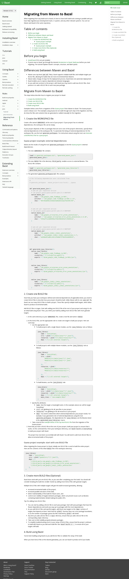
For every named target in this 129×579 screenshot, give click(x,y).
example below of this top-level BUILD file (58, 422)
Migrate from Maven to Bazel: (38, 37)
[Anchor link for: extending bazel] (9, 166)
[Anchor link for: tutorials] (13, 51)
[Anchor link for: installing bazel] (19, 38)
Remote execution (8, 85)
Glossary (5, 132)
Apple (4, 103)
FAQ (3, 184)
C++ (3, 55)
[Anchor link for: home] (9, 16)
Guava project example (43, 42)
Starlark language (8, 187)
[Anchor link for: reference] (14, 125)
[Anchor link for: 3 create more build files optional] (62, 475)
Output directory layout (9, 149)
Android (4, 61)
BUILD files (5, 143)
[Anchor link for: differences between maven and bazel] (75, 70)
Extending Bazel (70, 2)
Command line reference (10, 141)
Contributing (82, 2)
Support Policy (29, 574)
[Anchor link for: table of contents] (48, 28)
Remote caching (7, 88)
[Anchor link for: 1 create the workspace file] (55, 118)
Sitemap (6, 576)
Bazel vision (6, 24)
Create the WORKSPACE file (37, 99)
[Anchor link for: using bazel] (15, 69)
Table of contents (116, 11)
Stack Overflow (29, 565)
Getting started (7, 26)
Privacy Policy (8, 574)
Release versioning (8, 32)
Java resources (8, 114)
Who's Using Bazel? (10, 565)
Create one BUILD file (35, 101)
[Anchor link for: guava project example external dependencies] (68, 141)
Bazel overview (7, 21)
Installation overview (8, 42)
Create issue (116, 8)
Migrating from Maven (8, 118)
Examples (5, 179)
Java (3, 58)
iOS (3, 64)
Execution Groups (7, 155)
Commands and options (10, 129)
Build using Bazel (33, 105)
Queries (4, 79)
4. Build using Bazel (38, 50)
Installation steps (7, 45)
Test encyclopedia (8, 138)
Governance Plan (9, 572)
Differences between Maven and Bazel (40, 35)
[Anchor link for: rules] (8, 93)
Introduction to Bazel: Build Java (68, 62)
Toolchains (5, 158)
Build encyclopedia (8, 98)
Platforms (5, 152)
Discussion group (50, 572)
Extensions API (6, 181)
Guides (4, 76)
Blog (90, 2)
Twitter (47, 565)
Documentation (29, 570)
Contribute (7, 570)
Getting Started (46, 2)
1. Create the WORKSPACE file (42, 39)
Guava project (59, 109)
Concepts (5, 74)
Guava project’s (77, 145)
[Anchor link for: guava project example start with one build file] (69, 442)
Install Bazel (32, 60)
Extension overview (8, 170)
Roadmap (7, 567)
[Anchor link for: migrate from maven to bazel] (64, 91)
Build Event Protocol (8, 146)
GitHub (125, 2)
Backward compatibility (9, 29)
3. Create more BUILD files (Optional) (44, 48)
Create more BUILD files (36, 103)
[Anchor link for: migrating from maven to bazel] (74, 13)
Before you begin (33, 33)
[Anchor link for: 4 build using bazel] (44, 532)
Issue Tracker (28, 567)
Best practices (6, 82)
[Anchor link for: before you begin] (48, 55)
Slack (46, 574)
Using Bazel (58, 2)
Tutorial (5, 112)
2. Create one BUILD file (40, 44)
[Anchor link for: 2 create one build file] (48, 294)
